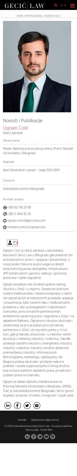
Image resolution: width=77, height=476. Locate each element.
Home (20, 16)
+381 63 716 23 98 (19, 207)
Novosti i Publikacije (22, 120)
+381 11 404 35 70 (19, 214)
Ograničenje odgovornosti (45, 420)
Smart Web (46, 430)
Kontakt (22, 420)
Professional (33, 16)
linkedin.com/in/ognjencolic (27, 227)
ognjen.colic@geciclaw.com (26, 220)
